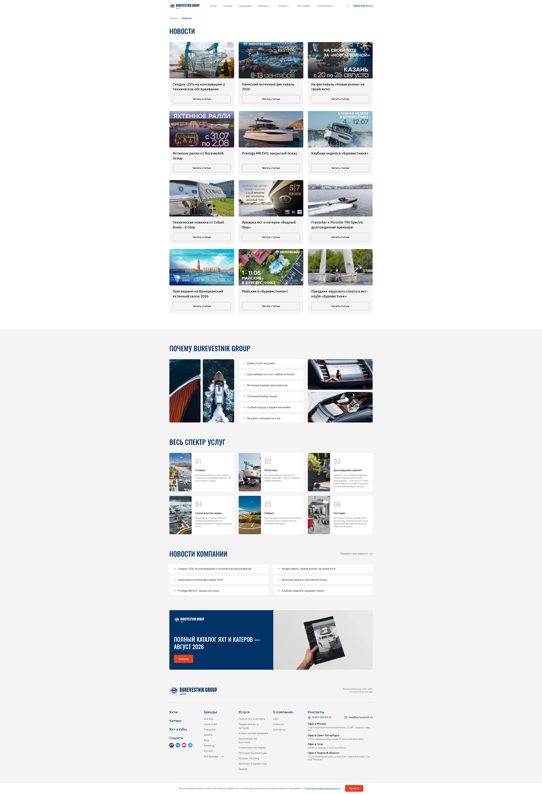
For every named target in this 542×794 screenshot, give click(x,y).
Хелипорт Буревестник (253, 763)
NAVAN (208, 735)
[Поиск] (348, 6)
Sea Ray (208, 718)
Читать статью (202, 99)
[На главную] (184, 6)
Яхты (213, 5)
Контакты (279, 729)
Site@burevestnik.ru (361, 717)
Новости (278, 724)
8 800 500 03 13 (322, 717)
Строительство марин (252, 747)
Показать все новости (354, 553)
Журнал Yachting (249, 758)
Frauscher (210, 729)
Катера (227, 5)
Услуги (283, 5)
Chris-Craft (210, 724)
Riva (206, 740)
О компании (324, 5)
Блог (276, 718)
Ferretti (208, 751)
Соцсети (176, 738)
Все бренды (211, 756)
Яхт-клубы (304, 5)
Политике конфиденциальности (322, 788)
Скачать (184, 659)
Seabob (243, 769)
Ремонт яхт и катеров (252, 718)
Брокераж (245, 5)
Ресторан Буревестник (253, 753)
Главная (173, 18)
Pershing (209, 745)
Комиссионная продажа (253, 733)
